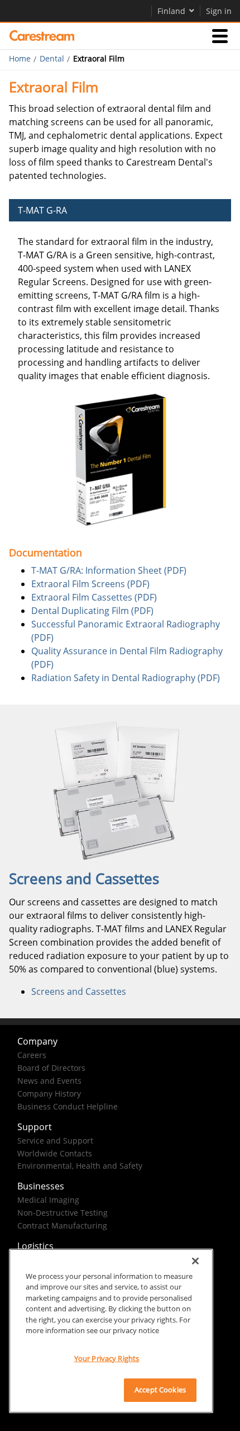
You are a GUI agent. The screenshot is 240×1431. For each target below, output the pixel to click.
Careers (31, 1055)
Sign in (219, 11)
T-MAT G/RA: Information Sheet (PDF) (108, 570)
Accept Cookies (160, 1390)
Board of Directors (51, 1067)
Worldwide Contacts (54, 1153)
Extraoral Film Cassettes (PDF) (94, 597)
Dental (52, 59)
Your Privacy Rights (106, 1358)
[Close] (195, 1261)
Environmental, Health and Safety (79, 1165)
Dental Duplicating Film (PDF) (92, 610)
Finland (171, 11)
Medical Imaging (48, 1199)
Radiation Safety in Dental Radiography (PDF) (126, 678)
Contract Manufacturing (62, 1225)
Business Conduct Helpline (67, 1106)
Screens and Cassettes (78, 991)
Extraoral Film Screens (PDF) (90, 584)
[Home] (42, 35)
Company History (49, 1093)
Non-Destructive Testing (62, 1212)
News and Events (49, 1080)
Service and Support (55, 1140)
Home (20, 59)
